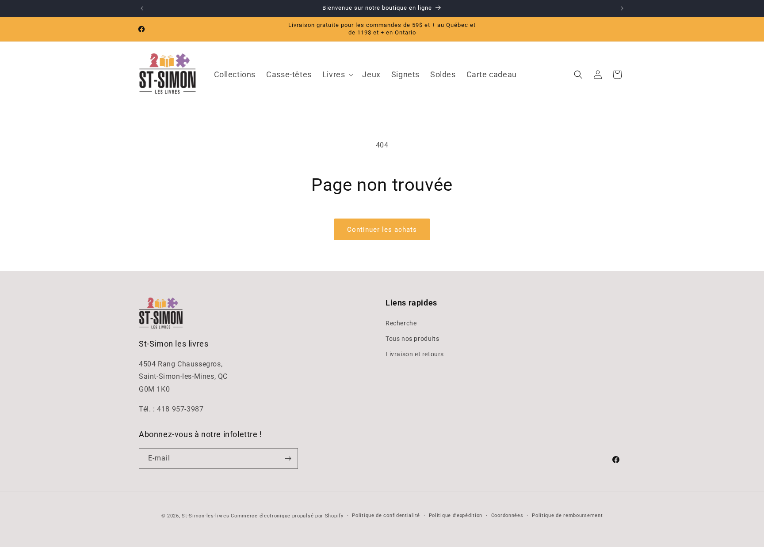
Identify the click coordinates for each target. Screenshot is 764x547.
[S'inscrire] (288, 458)
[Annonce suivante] (622, 8)
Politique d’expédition (455, 515)
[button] (337, 74)
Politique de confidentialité (386, 515)
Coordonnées (507, 515)
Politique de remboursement (567, 515)
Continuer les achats (382, 230)
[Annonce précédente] (142, 8)
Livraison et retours (415, 354)
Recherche (401, 323)
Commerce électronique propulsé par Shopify (287, 516)
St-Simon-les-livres (205, 516)
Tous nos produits (412, 338)
